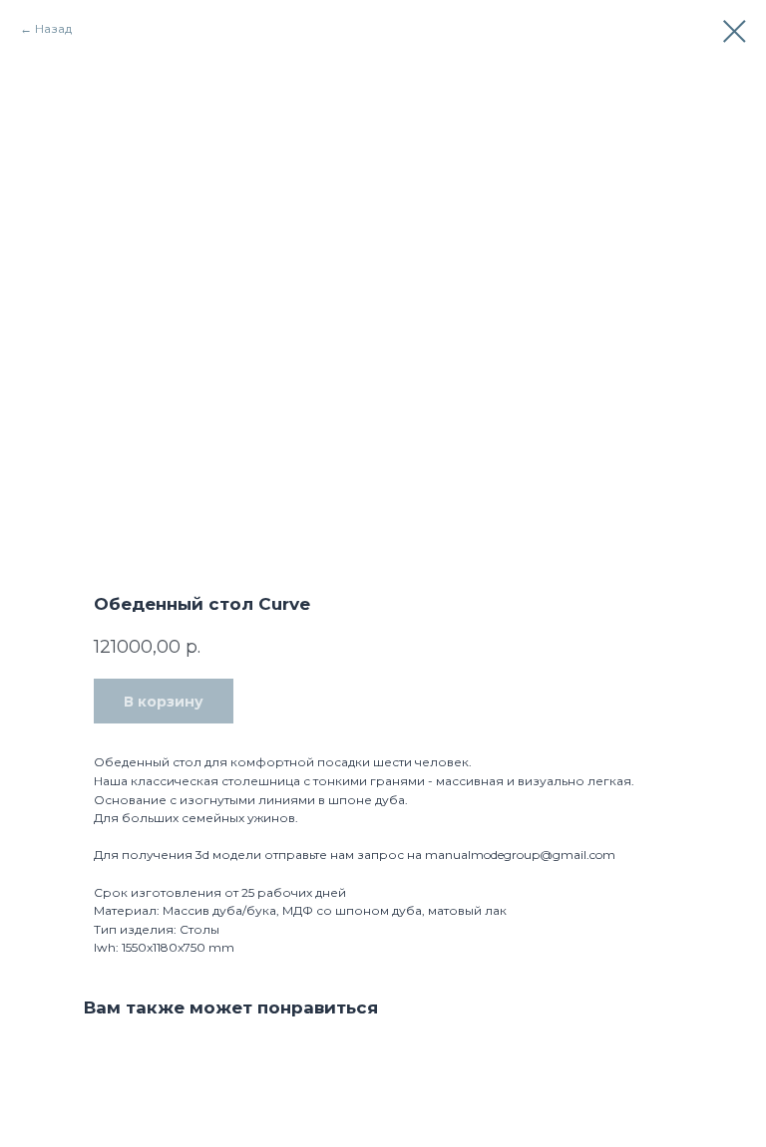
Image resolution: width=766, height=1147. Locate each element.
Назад (53, 28)
